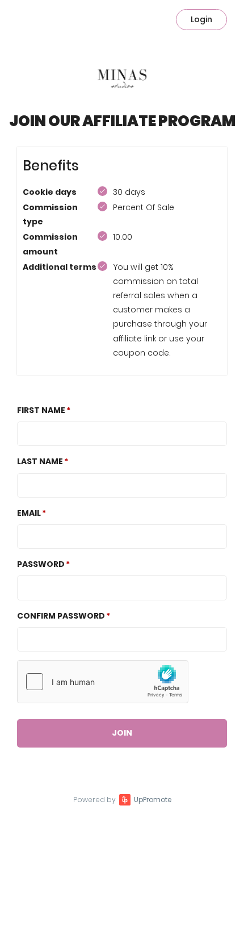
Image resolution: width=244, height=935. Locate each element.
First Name (41, 410)
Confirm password (61, 615)
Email (29, 513)
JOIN (122, 732)
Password (41, 564)
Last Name (40, 461)
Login (201, 19)
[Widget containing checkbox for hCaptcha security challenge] (102, 681)
